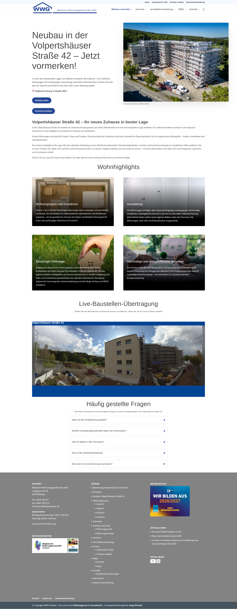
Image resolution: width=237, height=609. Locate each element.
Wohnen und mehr (120, 9)
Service (96, 546)
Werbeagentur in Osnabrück (88, 605)
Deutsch (100, 504)
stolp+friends (135, 605)
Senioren (140, 9)
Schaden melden (177, 2)
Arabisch (100, 517)
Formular (97, 492)
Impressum (98, 578)
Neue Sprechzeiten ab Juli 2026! (166, 536)
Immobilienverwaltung (161, 9)
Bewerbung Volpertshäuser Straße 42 (110, 487)
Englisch (100, 508)
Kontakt (193, 9)
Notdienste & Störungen (107, 573)
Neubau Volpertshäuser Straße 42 (109, 496)
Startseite (97, 521)
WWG (181, 9)
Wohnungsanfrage (105, 533)
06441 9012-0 (42, 499)
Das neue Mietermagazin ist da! (166, 531)
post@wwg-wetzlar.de (49, 506)
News (147, 2)
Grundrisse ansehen (43, 111)
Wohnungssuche (101, 500)
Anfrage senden (41, 100)
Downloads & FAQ (159, 2)
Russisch (100, 512)
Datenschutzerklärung (195, 2)
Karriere (100, 562)
